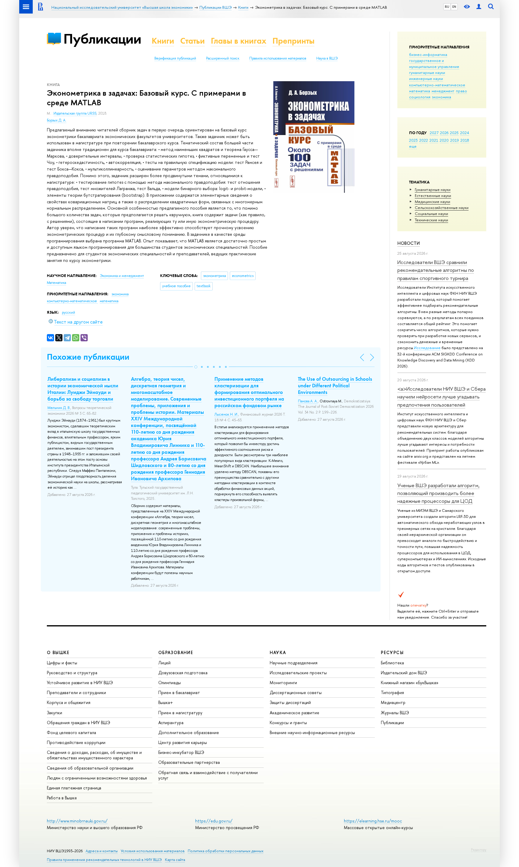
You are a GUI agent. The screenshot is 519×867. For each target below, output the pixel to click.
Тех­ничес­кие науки (431, 220)
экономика (441, 97)
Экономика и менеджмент (122, 275)
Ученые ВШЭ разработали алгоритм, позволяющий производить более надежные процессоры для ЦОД (438, 493)
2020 (444, 140)
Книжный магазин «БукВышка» (410, 682)
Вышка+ (165, 702)
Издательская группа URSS (74, 113)
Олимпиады (169, 682)
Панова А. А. (308, 401)
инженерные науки (426, 78)
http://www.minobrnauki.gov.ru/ (77, 821)
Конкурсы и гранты (288, 722)
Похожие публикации (88, 357)
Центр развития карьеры (182, 742)
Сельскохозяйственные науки (442, 207)
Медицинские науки (432, 201)
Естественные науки (433, 195)
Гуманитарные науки (433, 189)
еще (413, 146)
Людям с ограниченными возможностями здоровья (97, 778)
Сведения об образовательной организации (90, 768)
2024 (464, 132)
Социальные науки (431, 213)
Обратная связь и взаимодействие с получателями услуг (208, 775)
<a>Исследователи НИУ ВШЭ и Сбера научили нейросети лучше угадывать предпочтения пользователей (441, 396)
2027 (434, 132)
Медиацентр (393, 702)
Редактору (478, 849)
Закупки (54, 712)
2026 (444, 132)
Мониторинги (283, 682)
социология (419, 97)
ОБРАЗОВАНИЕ (175, 652)
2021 (433, 140)
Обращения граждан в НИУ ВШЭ (78, 722)
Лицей (164, 663)
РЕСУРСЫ (392, 652)
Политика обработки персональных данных (225, 850)
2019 (454, 140)
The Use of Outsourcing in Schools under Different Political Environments (335, 385)
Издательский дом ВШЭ (404, 672)
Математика (56, 282)
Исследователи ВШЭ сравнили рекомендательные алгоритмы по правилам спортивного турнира (435, 270)
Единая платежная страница (74, 788)
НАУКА (278, 652)
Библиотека (392, 663)
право (461, 91)
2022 (423, 140)
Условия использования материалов (153, 850)
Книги (163, 40)
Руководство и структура (72, 672)
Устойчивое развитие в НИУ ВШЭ (80, 682)
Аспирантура (171, 722)
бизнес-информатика (428, 54)
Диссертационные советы (296, 692)
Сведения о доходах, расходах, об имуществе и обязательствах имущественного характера (94, 755)
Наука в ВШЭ (327, 58)
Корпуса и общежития (68, 702)
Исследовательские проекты (298, 672)
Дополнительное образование (188, 732)
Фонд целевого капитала (71, 732)
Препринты (293, 40)
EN (454, 7)
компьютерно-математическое (437, 85)
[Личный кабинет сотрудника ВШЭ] (478, 7)
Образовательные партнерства (189, 762)
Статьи (192, 40)
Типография (392, 692)
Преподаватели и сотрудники (76, 692)
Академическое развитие (294, 712)
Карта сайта (175, 859)
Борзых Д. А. (56, 120)
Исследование (427, 347)
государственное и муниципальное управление (434, 63)
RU (447, 7)
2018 (464, 140)
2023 (413, 140)
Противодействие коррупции (76, 742)
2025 (454, 132)
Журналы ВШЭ (395, 712)
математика (419, 91)
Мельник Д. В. (58, 407)
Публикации (102, 38)
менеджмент (443, 91)
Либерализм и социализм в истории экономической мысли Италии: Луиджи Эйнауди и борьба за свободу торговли (82, 389)
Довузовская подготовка (183, 672)
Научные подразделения (293, 663)
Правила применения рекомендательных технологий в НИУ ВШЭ (104, 859)
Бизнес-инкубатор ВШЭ (181, 752)
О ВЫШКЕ (58, 652)
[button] (196, 367)
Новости (408, 243)
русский (68, 312)
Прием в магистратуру (180, 712)
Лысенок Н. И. (226, 414)
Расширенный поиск (222, 58)
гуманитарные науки (427, 72)
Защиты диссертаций (290, 702)
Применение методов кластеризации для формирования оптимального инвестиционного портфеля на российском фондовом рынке (249, 392)
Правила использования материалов (277, 58)
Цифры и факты (62, 663)
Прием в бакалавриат (179, 692)
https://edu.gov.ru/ (213, 821)
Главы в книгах (238, 40)
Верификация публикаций (175, 58)
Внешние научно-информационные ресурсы (312, 732)
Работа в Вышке (62, 798)
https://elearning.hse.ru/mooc (373, 821)
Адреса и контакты (102, 850)
